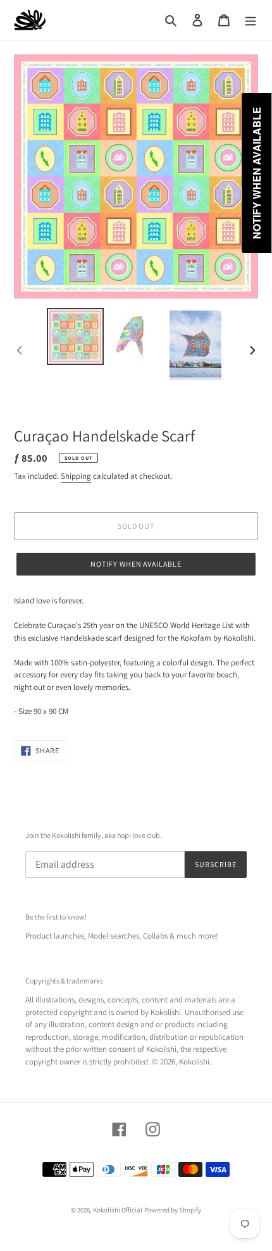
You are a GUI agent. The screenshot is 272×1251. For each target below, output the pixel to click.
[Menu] (250, 20)
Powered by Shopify (172, 1209)
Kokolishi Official (117, 1209)
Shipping (76, 476)
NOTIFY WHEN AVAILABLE (136, 564)
